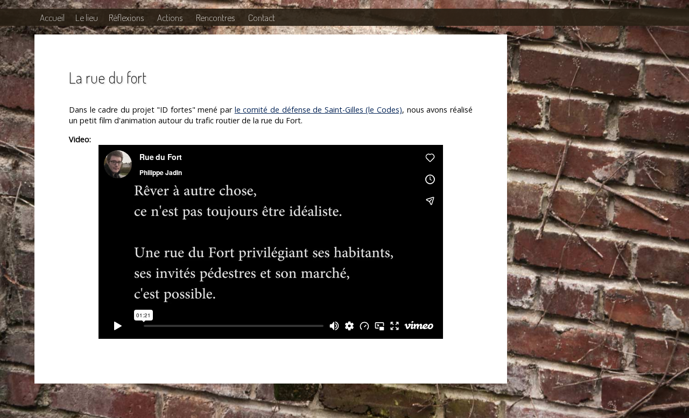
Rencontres (215, 17)
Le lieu (86, 17)
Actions (169, 17)
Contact (261, 17)
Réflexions (126, 17)
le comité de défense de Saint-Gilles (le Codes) (318, 109)
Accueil (52, 17)
